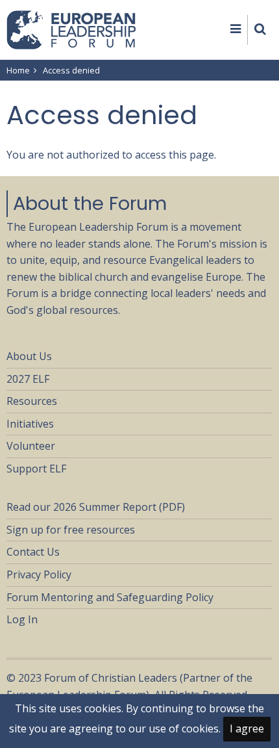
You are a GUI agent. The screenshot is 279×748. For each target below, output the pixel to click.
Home (18, 70)
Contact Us (33, 552)
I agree (247, 728)
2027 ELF (27, 379)
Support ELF (36, 468)
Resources (31, 401)
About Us (29, 356)
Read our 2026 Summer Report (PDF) (95, 507)
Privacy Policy (38, 574)
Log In (22, 619)
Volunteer (30, 446)
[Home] (71, 28)
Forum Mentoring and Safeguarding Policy (109, 597)
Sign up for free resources (70, 529)
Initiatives (30, 424)
